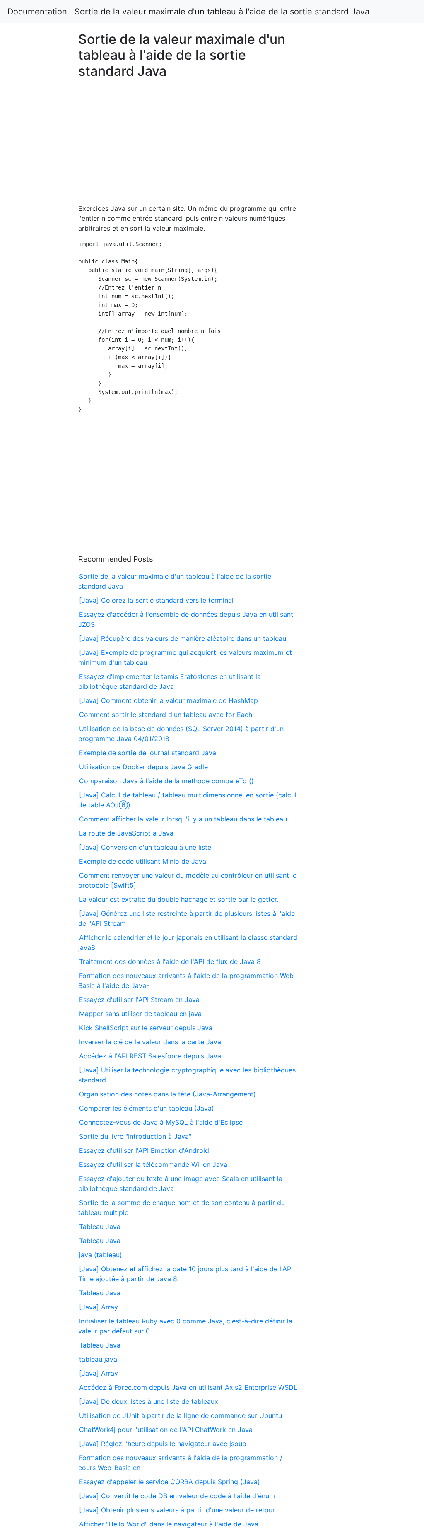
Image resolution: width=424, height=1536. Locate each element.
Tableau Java (99, 1226)
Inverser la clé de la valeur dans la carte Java (150, 1042)
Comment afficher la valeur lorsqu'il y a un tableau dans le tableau (183, 819)
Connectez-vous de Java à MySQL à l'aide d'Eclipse (161, 1122)
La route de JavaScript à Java (126, 833)
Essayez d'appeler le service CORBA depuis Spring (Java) (169, 1482)
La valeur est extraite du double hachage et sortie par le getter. (178, 899)
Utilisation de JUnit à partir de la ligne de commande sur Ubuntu (180, 1415)
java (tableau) (100, 1255)
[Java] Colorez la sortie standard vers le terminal (156, 600)
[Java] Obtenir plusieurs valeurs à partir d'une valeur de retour (177, 1510)
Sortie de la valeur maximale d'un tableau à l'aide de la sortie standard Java (222, 12)
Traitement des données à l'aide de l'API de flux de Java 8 (170, 961)
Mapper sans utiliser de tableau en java (140, 1014)
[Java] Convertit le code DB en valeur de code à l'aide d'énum (177, 1496)
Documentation (37, 12)
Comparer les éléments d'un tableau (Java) (146, 1108)
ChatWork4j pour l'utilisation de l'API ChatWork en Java (166, 1429)
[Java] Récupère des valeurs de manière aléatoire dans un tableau (182, 638)
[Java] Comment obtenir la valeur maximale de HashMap (168, 700)
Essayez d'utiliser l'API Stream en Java (139, 999)
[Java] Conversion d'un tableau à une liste (145, 847)
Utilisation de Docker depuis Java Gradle (143, 767)
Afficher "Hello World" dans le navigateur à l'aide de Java (168, 1524)
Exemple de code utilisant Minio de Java (142, 861)
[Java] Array (98, 1307)
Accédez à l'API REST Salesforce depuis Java (150, 1056)
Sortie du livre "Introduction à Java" (135, 1136)
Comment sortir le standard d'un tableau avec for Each (165, 714)
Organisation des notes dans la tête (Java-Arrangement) (167, 1094)
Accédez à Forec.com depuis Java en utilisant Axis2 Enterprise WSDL (188, 1387)
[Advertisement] (343, 431)
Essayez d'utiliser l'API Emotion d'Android (144, 1150)
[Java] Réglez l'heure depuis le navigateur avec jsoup (162, 1443)
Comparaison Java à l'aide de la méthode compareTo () (166, 781)
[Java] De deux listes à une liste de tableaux (148, 1401)
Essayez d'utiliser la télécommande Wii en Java (153, 1164)
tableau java (98, 1359)
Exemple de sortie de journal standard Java (147, 753)
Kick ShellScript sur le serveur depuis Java (145, 1028)
